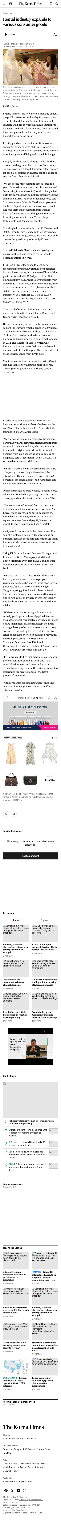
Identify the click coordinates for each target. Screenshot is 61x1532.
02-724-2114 (11, 1502)
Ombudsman (25, 1463)
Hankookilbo (9, 1481)
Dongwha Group (24, 1481)
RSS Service (29, 1449)
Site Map (7, 1453)
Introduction (9, 1439)
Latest (16, 920)
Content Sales (43, 1449)
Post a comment (30, 856)
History (19, 1439)
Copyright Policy (11, 1471)
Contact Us (30, 1439)
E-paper (17, 1449)
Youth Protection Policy (14, 1467)
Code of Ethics (10, 1463)
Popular (44, 920)
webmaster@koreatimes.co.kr (31, 1500)
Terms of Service (36, 1467)
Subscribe (7, 1449)
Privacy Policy (38, 1463)
